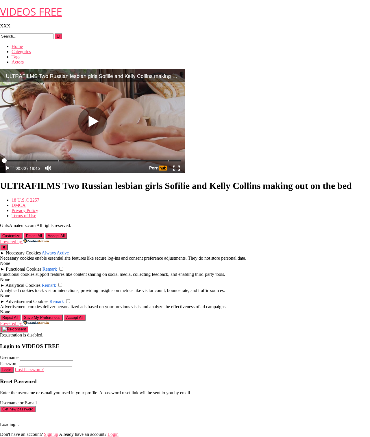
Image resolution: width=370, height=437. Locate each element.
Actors (18, 61)
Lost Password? (29, 369)
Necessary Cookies (23, 252)
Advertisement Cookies (26, 301)
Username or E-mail (18, 402)
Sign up (51, 434)
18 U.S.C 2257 (25, 200)
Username (9, 357)
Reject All (34, 236)
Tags (16, 56)
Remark (49, 269)
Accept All (56, 236)
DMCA (19, 205)
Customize (11, 236)
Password (9, 363)
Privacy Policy (25, 210)
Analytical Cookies (22, 285)
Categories (21, 51)
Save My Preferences (42, 317)
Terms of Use (24, 215)
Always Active (55, 252)
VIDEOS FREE (31, 12)
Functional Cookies (23, 269)
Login (6, 370)
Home (17, 46)
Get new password (17, 409)
